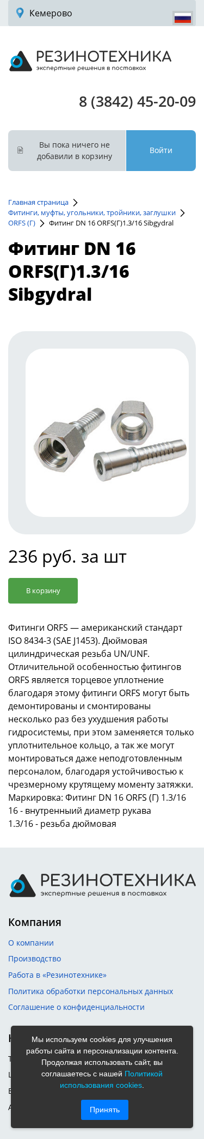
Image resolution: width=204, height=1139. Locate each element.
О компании (31, 942)
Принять (105, 1109)
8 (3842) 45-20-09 (137, 101)
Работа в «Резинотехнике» (57, 975)
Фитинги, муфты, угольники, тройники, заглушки (92, 212)
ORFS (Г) (21, 223)
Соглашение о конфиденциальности (76, 1007)
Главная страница (38, 202)
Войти (161, 150)
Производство (34, 958)
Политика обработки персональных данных (90, 991)
